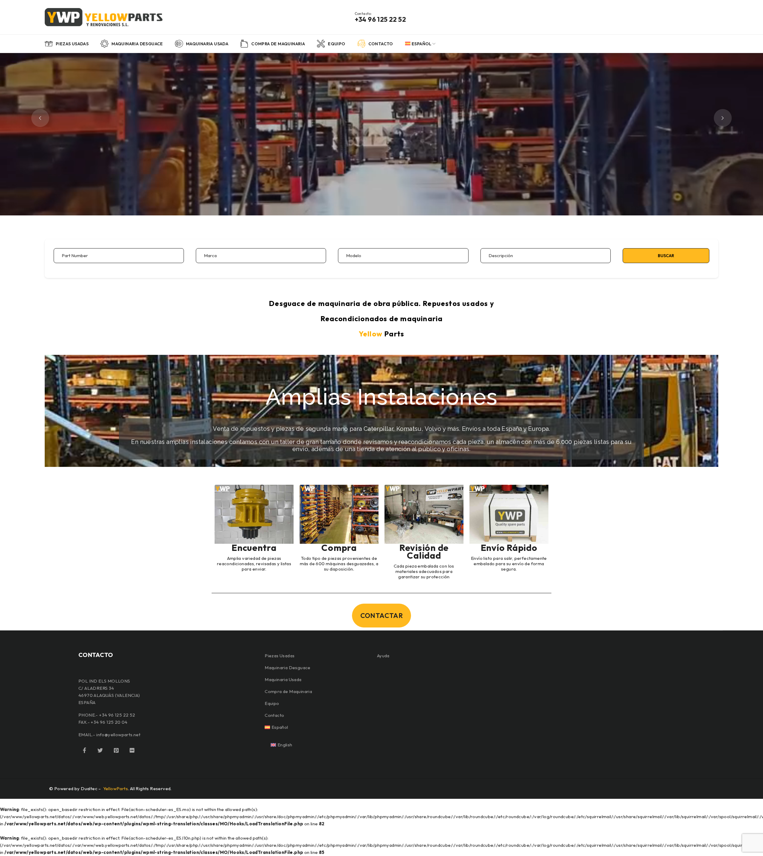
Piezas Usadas (279, 655)
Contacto (274, 715)
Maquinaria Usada (283, 679)
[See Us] (116, 750)
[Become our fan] (84, 750)
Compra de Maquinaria (288, 691)
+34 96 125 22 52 (380, 19)
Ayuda (383, 655)
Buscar (666, 255)
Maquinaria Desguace (288, 667)
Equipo (272, 703)
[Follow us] (100, 750)
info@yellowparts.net (118, 734)
